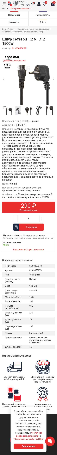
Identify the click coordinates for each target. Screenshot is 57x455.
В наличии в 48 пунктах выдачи (28, 249)
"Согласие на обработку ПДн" (28, 439)
